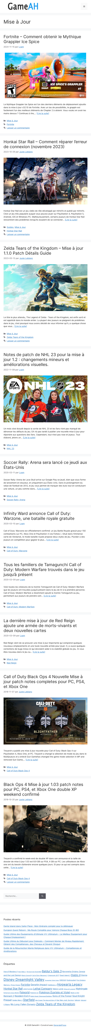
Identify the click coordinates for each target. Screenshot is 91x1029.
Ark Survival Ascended (34, 972)
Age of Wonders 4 (11, 972)
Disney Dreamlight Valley (24, 979)
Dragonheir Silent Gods (52, 980)
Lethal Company (42, 988)
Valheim (77, 1000)
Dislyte (84, 975)
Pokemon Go (34, 993)
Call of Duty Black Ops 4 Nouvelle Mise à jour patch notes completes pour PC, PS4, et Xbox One (44, 681)
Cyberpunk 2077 (53, 975)
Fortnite (10, 124)
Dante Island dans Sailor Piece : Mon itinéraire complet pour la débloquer (38, 926)
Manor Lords (58, 989)
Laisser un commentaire (18, 128)
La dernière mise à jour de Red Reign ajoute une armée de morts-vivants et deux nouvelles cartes (40, 625)
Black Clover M (27, 975)
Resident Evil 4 (22, 996)
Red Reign (11, 663)
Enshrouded (71, 980)
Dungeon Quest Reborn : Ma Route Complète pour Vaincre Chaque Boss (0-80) (41, 930)
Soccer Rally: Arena (16, 500)
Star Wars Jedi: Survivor (65, 1000)
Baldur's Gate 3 (52, 971)
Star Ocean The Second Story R (45, 1000)
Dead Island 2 (65, 975)
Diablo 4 (76, 975)
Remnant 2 (9, 996)
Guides (10, 227)
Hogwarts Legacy (69, 984)
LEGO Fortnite (28, 989)
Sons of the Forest (62, 996)
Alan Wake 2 (22, 972)
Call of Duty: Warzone (17, 551)
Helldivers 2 (52, 985)
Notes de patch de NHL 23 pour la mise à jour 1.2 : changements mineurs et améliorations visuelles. (44, 359)
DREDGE (62, 980)
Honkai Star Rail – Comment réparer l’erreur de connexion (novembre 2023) (45, 144)
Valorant (83, 1000)
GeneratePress (60, 1025)
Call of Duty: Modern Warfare (20, 607)
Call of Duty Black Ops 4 (18, 771)
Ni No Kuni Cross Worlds (11, 993)
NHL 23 (10, 448)
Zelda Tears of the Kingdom (20, 337)
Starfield (29, 999)
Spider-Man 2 (17, 1000)
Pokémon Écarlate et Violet (54, 992)
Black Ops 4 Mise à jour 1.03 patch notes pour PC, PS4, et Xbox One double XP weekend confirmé (43, 789)
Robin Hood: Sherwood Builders (41, 996)
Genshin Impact (39, 984)
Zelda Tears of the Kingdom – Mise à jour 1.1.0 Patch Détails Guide (43, 251)
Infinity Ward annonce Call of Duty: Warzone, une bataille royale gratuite (39, 516)
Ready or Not (75, 993)
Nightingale (81, 988)
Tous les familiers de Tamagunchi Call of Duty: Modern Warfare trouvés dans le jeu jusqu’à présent (44, 569)
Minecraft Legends (69, 989)
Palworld (25, 992)
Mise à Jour (12, 121)
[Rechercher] (42, 896)
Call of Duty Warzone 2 (39, 975)
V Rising (7, 1004)
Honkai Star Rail (14, 231)
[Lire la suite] (43, 113)
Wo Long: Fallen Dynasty (23, 1004)
